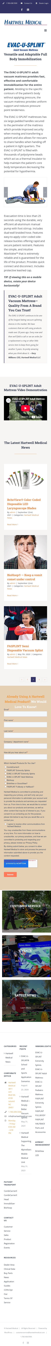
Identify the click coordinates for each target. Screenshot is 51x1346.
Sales (6, 1235)
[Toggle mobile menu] (45, 30)
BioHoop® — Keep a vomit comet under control (22, 552)
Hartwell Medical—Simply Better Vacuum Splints (25, 1107)
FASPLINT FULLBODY (40, 1113)
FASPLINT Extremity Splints (39, 1102)
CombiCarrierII (10, 1191)
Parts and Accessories (40, 1130)
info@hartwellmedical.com (12, 1116)
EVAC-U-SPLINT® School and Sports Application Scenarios (25, 1069)
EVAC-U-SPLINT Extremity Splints (39, 1058)
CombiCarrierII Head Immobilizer (10, 1199)
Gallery (29, 479)
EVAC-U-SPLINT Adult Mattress (41, 1073)
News (6, 1277)
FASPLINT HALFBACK (40, 1121)
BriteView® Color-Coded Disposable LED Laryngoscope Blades (22, 479)
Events (7, 1247)
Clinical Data (9, 1269)
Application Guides (9, 1283)
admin (12, 512)
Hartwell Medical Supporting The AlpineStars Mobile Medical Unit (25, 1147)
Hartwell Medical (12, 1328)
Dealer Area (9, 1264)
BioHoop (8, 1207)
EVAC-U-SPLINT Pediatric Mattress (39, 1088)
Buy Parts (8, 1273)
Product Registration (9, 1241)
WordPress (8, 1332)
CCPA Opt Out (8, 1292)
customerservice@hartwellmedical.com (30, 1332)
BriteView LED (39, 1153)
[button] (6, 192)
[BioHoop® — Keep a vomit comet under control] (25, 552)
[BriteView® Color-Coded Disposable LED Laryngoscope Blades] (25, 479)
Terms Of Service (8, 1300)
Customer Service (8, 1228)
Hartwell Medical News (17, 657)
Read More (12, 524)
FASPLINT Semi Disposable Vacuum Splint (22, 623)
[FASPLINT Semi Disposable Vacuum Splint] (25, 623)
